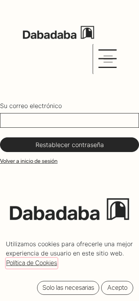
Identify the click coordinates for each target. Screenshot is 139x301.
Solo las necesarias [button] (68, 287)
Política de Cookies (31, 263)
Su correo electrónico (31, 106)
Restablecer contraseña (70, 145)
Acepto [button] (117, 287)
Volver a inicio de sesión (29, 161)
